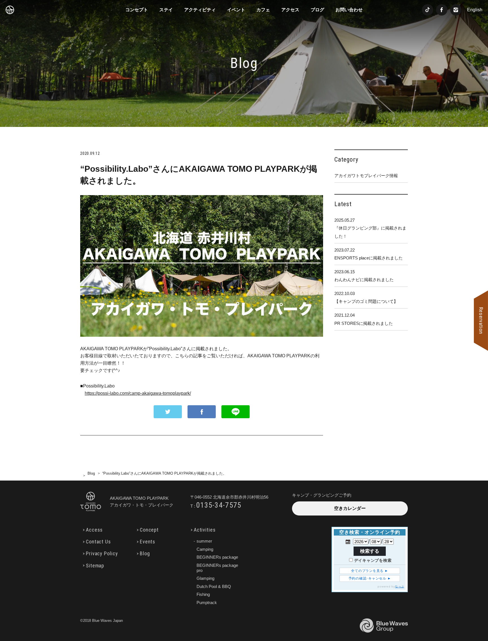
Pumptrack (207, 602)
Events (147, 542)
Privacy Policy (102, 553)
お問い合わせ (349, 9)
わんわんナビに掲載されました (364, 275)
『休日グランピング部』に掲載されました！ (370, 228)
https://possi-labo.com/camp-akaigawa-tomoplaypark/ (138, 393)
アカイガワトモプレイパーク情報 (366, 175)
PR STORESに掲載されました (363, 319)
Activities (205, 530)
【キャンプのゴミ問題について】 (366, 297)
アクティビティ (200, 9)
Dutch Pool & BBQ (214, 586)
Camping (205, 549)
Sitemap (95, 566)
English (474, 9)
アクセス (290, 9)
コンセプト (136, 9)
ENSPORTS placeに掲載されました (368, 254)
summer (204, 541)
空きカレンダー (350, 508)
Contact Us (98, 542)
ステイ (166, 9)
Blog (91, 473)
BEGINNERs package (217, 557)
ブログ (317, 9)
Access (94, 530)
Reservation (481, 320)
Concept (149, 530)
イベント (236, 9)
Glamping (205, 578)
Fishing (203, 594)
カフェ (263, 9)
